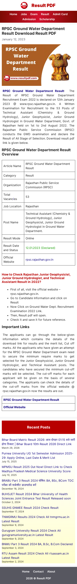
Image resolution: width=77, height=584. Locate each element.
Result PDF (44, 5)
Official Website (14, 407)
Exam (33, 14)
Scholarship (47, 19)
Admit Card (60, 14)
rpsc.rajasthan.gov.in (39, 259)
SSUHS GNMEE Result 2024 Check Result (30, 507)
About (51, 571)
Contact (38, 571)
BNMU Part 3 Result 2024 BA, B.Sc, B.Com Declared (37, 544)
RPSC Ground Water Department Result (33, 91)
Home (13, 14)
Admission (29, 19)
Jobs (24, 14)
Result (45, 14)
